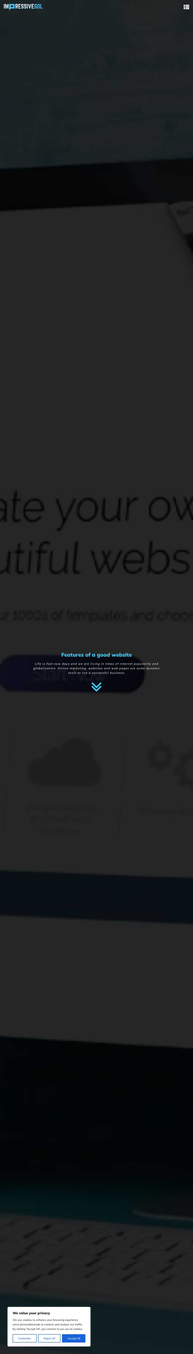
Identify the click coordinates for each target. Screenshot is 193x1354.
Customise (24, 1338)
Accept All (74, 1338)
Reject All (49, 1338)
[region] (49, 1326)
